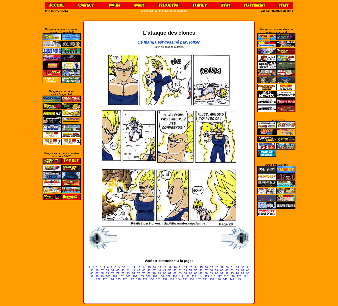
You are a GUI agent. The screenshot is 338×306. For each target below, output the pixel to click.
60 (221, 270)
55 (195, 270)
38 (107, 270)
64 (242, 270)
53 (185, 270)
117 (219, 276)
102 (121, 276)
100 (108, 276)
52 (180, 270)
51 (174, 270)
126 (125, 279)
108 (161, 276)
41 (122, 270)
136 (192, 279)
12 (133, 267)
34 (247, 267)
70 (112, 273)
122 (98, 279)
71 (117, 273)
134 (178, 279)
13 (138, 267)
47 (154, 270)
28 (216, 267)
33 (242, 267)
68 (102, 273)
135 (185, 279)
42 (128, 270)
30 (227, 267)
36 (97, 270)
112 (187, 276)
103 (128, 276)
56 (200, 270)
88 (206, 273)
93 (232, 273)
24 (195, 267)
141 (225, 279)
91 (221, 273)
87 (200, 273)
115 (207, 276)
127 (131, 279)
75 (138, 273)
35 (91, 270)
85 (190, 273)
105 (141, 276)
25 (201, 267)
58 (211, 270)
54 (190, 270)
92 (226, 273)
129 (145, 279)
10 (123, 267)
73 (128, 273)
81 (169, 273)
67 (97, 273)
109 (168, 276)
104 (135, 276)
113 (194, 276)
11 (128, 267)
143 (238, 279)
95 (242, 273)
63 (237, 270)
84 (185, 273)
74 (133, 273)
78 (154, 273)
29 (221, 267)
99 (102, 276)
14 (144, 267)
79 (159, 273)
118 (226, 276)
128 (138, 279)
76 (143, 273)
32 (237, 267)
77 (148, 273)
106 (148, 276)
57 (206, 270)
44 (138, 270)
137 (198, 279)
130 (151, 279)
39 (112, 270)
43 (133, 270)
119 (232, 276)
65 (247, 270)
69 (107, 273)
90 (216, 273)
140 (218, 279)
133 (171, 279)
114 (200, 276)
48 (159, 270)
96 (247, 273)
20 (175, 267)
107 (155, 276)
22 (185, 267)
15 (149, 267)
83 (180, 273)
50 (169, 270)
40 (117, 270)
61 (226, 270)
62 (232, 270)
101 (115, 276)
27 (211, 267)
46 (148, 270)
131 (158, 279)
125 (118, 279)
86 (195, 273)
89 (211, 273)
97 (91, 276)
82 (174, 273)
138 (205, 279)
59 (216, 270)
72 (122, 273)
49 (164, 270)
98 (97, 276)
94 (237, 273)
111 (181, 276)
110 (175, 276)
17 (159, 267)
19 (170, 267)
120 (239, 276)
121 (245, 276)
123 (105, 279)
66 (91, 273)
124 (111, 279)
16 (154, 267)
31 (232, 267)
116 (213, 276)
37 (102, 270)
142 (232, 279)
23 (190, 267)
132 (165, 279)
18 (164, 267)
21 (180, 267)
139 (212, 279)
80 (164, 273)
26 (206, 267)
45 (143, 270)
